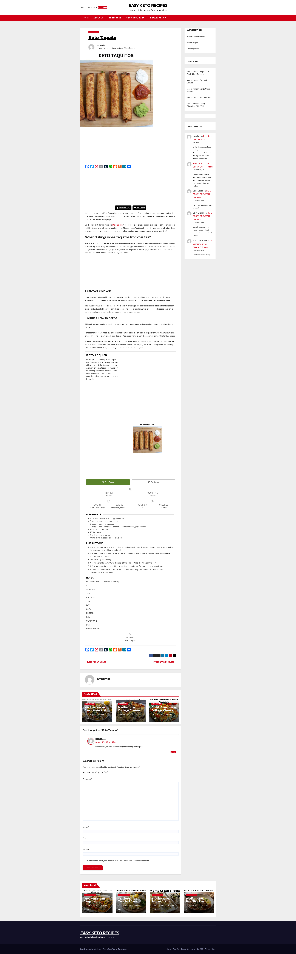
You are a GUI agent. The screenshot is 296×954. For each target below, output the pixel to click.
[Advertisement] (130, 147)
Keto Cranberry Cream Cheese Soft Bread (202, 244)
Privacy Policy (158, 18)
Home (85, 18)
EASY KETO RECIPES (148, 5)
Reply (173, 752)
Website (86, 850)
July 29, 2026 (91, 905)
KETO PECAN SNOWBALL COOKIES (202, 194)
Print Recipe (140, 208)
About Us (98, 18)
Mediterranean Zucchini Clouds (129, 900)
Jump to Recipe (124, 208)
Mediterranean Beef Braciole (199, 98)
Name (86, 827)
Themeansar (122, 949)
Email (86, 838)
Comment (87, 779)
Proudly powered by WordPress (91, 949)
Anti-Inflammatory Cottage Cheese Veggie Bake (164, 710)
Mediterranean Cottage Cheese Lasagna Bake (129, 710)
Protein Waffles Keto (164, 662)
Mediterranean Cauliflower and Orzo (95, 710)
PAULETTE (198, 163)
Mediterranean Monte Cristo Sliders (162, 901)
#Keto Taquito (129, 48)
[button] (215, 18)
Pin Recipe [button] (154, 482)
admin (102, 45)
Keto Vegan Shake (96, 662)
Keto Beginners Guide (196, 37)
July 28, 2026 (159, 905)
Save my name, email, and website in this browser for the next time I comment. (117, 861)
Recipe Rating (88, 772)
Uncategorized (193, 49)
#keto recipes (117, 48)
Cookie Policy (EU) (135, 18)
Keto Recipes (93, 32)
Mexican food (117, 225)
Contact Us (115, 18)
